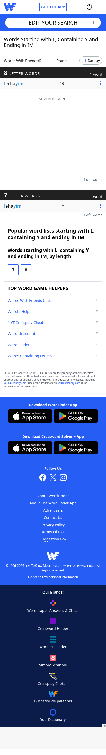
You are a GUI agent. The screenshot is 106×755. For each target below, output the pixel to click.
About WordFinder (53, 495)
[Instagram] (63, 478)
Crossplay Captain (53, 683)
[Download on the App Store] (30, 416)
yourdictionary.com (15, 383)
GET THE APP (53, 7)
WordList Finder (53, 646)
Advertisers (53, 510)
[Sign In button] (89, 7)
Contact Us (53, 517)
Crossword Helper (53, 628)
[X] (53, 478)
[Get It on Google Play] (76, 416)
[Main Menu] (100, 7)
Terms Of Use (53, 531)
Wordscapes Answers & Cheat (53, 610)
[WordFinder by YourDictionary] (10, 7)
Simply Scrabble (53, 665)
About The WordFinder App (53, 503)
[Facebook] (43, 478)
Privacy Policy (53, 524)
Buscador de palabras (53, 701)
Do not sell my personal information (53, 577)
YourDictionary (53, 719)
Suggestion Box (53, 539)
